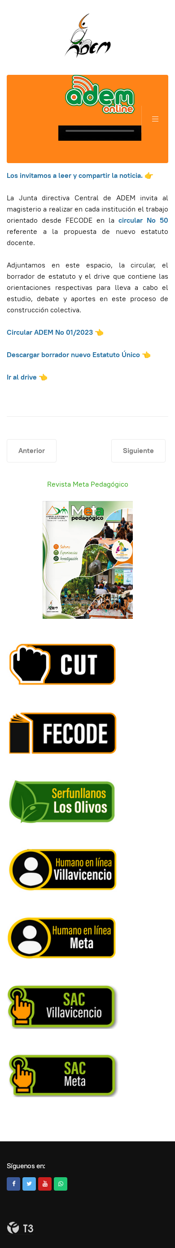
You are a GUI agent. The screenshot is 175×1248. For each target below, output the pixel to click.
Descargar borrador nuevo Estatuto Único (73, 354)
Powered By (20, 1228)
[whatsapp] (60, 1184)
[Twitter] (29, 1184)
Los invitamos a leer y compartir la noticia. (75, 175)
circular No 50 (143, 220)
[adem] (87, 35)
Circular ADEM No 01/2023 (50, 332)
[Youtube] (45, 1184)
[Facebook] (13, 1184)
